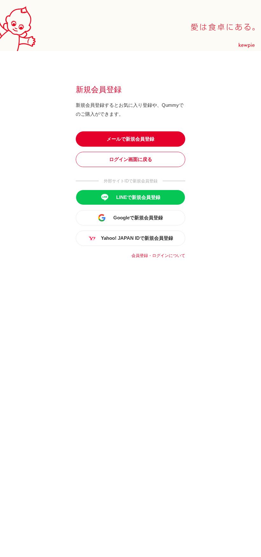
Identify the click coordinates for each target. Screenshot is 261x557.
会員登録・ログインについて (158, 255)
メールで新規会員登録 (130, 139)
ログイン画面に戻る (130, 159)
